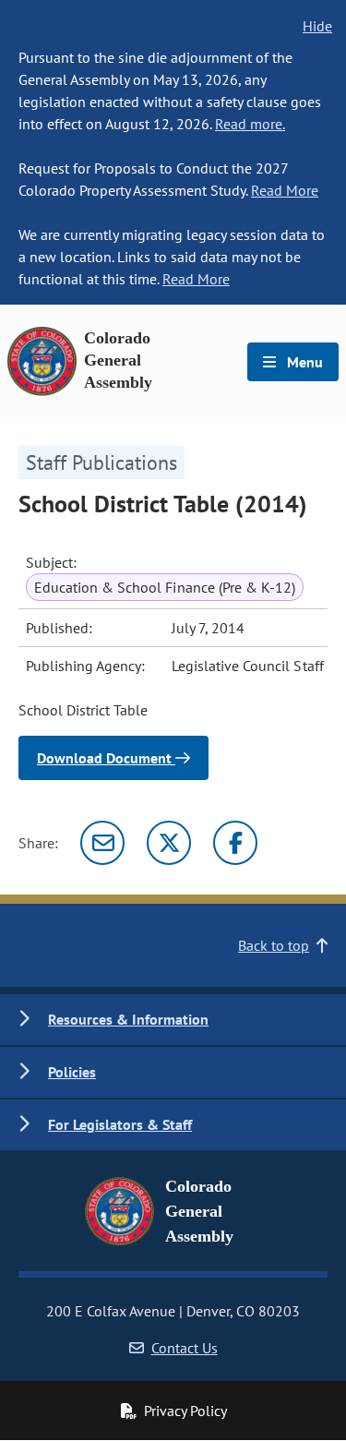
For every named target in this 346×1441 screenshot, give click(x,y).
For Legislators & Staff (120, 1124)
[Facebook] (235, 843)
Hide (317, 26)
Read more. (250, 123)
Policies (72, 1072)
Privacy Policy (185, 1410)
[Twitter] (169, 843)
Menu (303, 362)
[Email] (102, 843)
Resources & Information (128, 1019)
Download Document (106, 758)
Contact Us (184, 1348)
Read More (284, 190)
